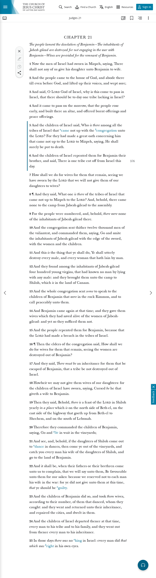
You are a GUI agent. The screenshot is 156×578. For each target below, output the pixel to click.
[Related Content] (140, 18)
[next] (150, 293)
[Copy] (19, 67)
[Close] (19, 51)
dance (39, 446)
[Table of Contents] (5, 18)
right (50, 546)
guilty (62, 487)
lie (56, 432)
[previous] (5, 293)
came (65, 130)
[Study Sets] (123, 18)
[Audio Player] (143, 565)
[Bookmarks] (131, 18)
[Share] (19, 73)
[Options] (148, 18)
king (78, 540)
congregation (106, 130)
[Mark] (19, 59)
